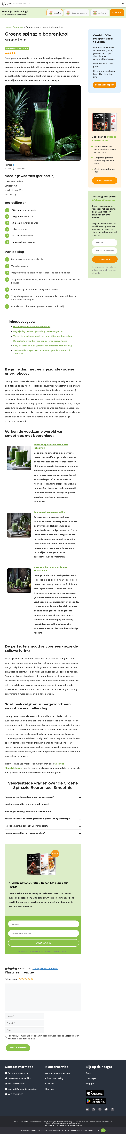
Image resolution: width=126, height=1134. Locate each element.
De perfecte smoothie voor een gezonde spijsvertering (40, 341)
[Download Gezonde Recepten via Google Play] (96, 1101)
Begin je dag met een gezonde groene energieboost (38, 331)
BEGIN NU (118, 13)
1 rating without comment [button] (45, 968)
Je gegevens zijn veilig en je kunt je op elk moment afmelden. (42, 951)
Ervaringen (91, 1078)
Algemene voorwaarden (57, 1073)
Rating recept (11, 979)
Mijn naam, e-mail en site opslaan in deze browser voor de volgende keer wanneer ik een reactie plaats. (43, 1037)
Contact (49, 1089)
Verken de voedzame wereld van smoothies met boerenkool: (43, 336)
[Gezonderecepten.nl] (15, 3)
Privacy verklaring (54, 1078)
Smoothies (18, 27)
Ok (103, 1130)
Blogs (88, 1073)
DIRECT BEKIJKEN (104, 180)
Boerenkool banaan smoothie (49, 512)
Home (8, 27)
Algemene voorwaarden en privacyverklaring (66, 1123)
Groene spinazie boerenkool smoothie (31, 326)
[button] (6, 53)
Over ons (50, 1083)
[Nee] (123, 1130)
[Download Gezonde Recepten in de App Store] (95, 1093)
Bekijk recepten (106, 84)
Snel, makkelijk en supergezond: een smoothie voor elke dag (42, 345)
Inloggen (90, 1083)
